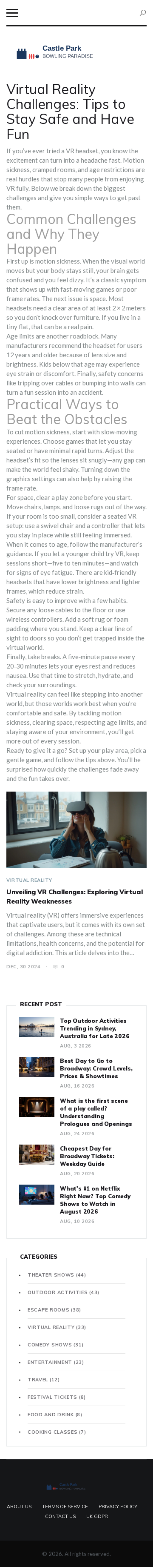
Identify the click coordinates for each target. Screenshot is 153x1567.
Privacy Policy (118, 1507)
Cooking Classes (57, 1432)
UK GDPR (97, 1516)
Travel (44, 1380)
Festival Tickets (57, 1397)
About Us (19, 1507)
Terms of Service (65, 1507)
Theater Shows (57, 1275)
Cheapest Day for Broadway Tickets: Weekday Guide (87, 1156)
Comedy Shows (56, 1345)
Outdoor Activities (63, 1292)
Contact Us (60, 1516)
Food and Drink (55, 1415)
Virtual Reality (29, 880)
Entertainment (56, 1362)
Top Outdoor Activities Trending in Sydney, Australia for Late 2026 (94, 1028)
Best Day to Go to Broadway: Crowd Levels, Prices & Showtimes (96, 1068)
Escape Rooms (54, 1310)
